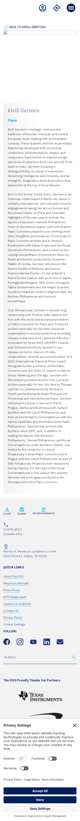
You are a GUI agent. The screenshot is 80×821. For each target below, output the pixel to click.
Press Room (11, 590)
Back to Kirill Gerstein (27, 27)
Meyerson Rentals (16, 583)
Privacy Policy (12, 617)
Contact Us (11, 611)
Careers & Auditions (17, 604)
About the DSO (13, 576)
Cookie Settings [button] (14, 624)
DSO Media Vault (14, 597)
